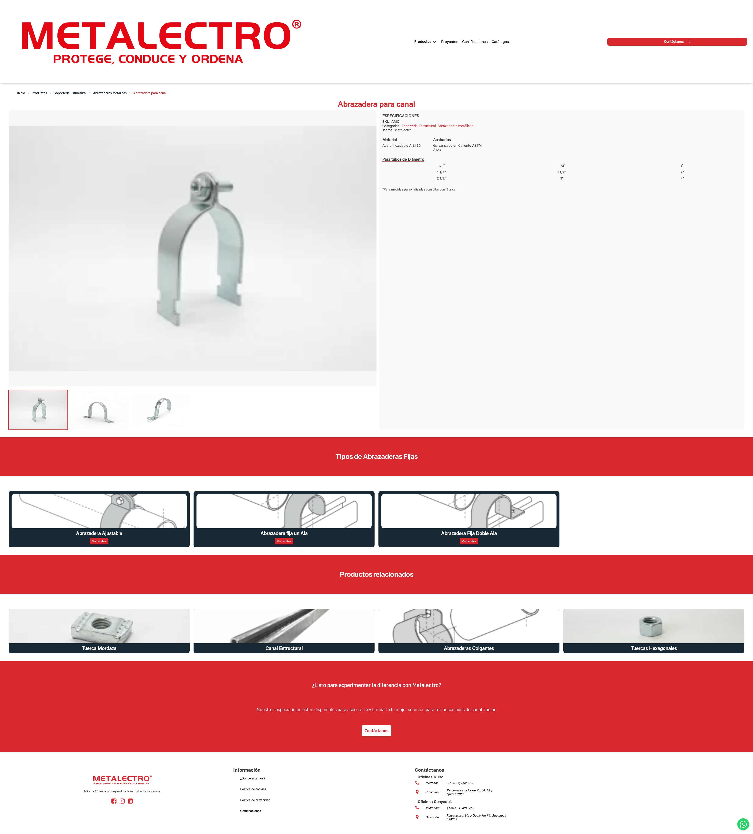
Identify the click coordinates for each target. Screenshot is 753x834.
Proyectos (449, 42)
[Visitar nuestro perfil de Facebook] (114, 801)
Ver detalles (99, 541)
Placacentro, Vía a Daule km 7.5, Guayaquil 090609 (476, 817)
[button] (743, 824)
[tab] (38, 409)
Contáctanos (376, 730)
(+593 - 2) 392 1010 (459, 783)
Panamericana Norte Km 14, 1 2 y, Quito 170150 (470, 792)
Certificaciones (475, 42)
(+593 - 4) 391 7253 (460, 808)
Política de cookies (253, 789)
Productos (39, 93)
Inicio (21, 93)
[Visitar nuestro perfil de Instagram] (122, 801)
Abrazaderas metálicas (455, 125)
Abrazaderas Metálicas (110, 93)
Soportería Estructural (70, 93)
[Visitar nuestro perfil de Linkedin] (130, 801)
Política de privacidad (255, 800)
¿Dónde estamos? (252, 778)
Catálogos (500, 42)
